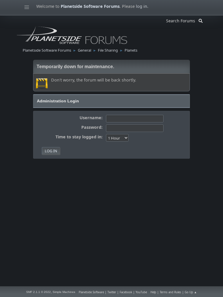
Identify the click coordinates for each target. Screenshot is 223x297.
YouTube (141, 292)
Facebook (126, 292)
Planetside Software (91, 292)
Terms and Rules (170, 292)
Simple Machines (64, 292)
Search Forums (182, 20)
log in (141, 6)
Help (153, 292)
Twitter (111, 292)
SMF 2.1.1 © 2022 (38, 292)
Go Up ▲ (191, 292)
